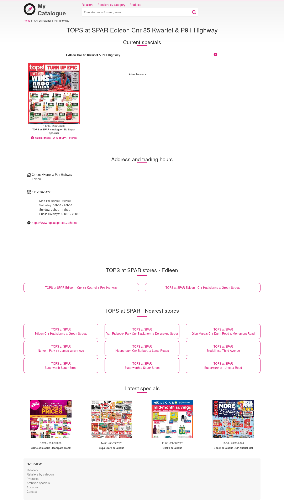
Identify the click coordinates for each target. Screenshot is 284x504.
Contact (32, 491)
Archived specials (38, 482)
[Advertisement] (164, 105)
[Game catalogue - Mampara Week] (51, 419)
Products (135, 4)
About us (32, 487)
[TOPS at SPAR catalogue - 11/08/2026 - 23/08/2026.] (54, 93)
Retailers (87, 4)
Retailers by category (111, 4)
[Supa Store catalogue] (111, 419)
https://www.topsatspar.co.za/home (55, 222)
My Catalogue (52, 9)
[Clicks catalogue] (172, 419)
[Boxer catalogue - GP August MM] (233, 419)
